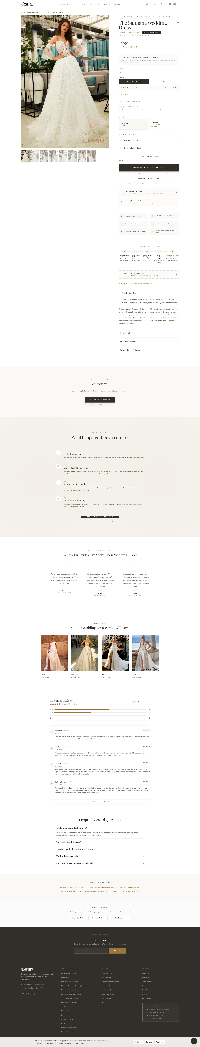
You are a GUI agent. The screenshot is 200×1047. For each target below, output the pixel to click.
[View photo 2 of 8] (34, 156)
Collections (65, 977)
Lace (63, 1023)
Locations (145, 986)
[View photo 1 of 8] (25, 156)
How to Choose (107, 973)
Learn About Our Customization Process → (125, 891)
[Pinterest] (34, 994)
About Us (145, 973)
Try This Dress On (101, 399)
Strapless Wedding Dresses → (130, 888)
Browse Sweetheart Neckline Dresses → (103, 888)
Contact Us (146, 977)
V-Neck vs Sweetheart (118, 918)
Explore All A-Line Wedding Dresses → (72, 888)
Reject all (138, 1042)
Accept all (159, 1042)
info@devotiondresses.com (34, 984)
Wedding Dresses (68, 4)
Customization (107, 986)
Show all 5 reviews (100, 802)
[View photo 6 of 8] (72, 156)
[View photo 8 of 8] (91, 156)
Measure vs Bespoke (109, 990)
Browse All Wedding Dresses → (96, 891)
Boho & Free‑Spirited (68, 1027)
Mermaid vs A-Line (78, 918)
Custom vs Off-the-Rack (110, 981)
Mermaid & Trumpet (68, 1011)
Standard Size (164, 81)
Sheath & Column (67, 1019)
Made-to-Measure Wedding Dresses (74, 986)
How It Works (103, 4)
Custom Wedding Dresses (70, 981)
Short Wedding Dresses (69, 998)
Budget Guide (107, 998)
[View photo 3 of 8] (44, 156)
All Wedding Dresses (68, 973)
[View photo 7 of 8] (82, 156)
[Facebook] (28, 994)
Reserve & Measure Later (149, 179)
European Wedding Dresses (71, 994)
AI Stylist (88, 4)
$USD (154, 4)
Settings (149, 1042)
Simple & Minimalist (68, 1032)
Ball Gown (64, 1015)
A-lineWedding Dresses (49, 12)
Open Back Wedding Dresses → (71, 891)
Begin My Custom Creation (100, 517)
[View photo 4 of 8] (53, 156)
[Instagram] (23, 994)
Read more (172, 321)
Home (23, 12)
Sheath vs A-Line (97, 918)
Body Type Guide (108, 994)
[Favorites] (170, 4)
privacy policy (79, 1043)
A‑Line (63, 1007)
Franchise (145, 990)
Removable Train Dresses (70, 1002)
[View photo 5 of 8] (63, 156)
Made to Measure (134, 81)
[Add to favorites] (178, 22)
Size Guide (124, 94)
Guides (117, 4)
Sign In (176, 4)
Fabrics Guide (107, 977)
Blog (103, 1002)
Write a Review (141, 702)
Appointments (147, 981)
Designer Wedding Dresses (70, 990)
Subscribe (117, 951)
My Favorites (146, 998)
